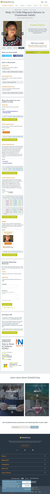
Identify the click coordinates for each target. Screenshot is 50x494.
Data (40, 491)
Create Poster (7, 304)
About (16, 5)
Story (3, 47)
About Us (5, 468)
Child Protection (17, 9)
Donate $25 (5, 161)
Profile (9, 359)
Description (4, 290)
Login (45, 2)
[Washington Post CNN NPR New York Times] (25, 478)
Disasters (35, 5)
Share (21, 47)
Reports (10, 47)
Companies (29, 5)
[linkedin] (32, 450)
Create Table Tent (8, 307)
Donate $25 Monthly (7, 163)
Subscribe (34, 427)
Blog (41, 5)
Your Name (4, 284)
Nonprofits (22, 5)
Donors (4, 456)
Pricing (32, 491)
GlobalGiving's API (16, 319)
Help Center (25, 445)
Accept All (27, 482)
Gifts (47, 5)
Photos (15, 47)
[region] (16, 486)
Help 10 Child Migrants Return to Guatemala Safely (10, 112)
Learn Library (6, 473)
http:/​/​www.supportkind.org (7, 355)
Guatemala (25, 9)
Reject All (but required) (27, 486)
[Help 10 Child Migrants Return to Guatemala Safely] (8, 238)
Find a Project (37, 52)
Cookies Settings (27, 488)
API (36, 491)
